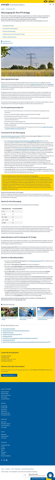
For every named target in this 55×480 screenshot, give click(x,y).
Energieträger (4, 406)
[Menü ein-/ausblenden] (53, 4)
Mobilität (4, 419)
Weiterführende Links (8, 43)
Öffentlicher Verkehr (5, 423)
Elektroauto (3, 422)
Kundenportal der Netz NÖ (36, 84)
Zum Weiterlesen (7, 41)
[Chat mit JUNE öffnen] (50, 475)
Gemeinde (4, 442)
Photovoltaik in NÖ (10, 9)
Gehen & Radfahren (5, 425)
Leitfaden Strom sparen (8, 332)
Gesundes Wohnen (5, 398)
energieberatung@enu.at (6, 360)
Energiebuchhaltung (7, 336)
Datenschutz (18, 469)
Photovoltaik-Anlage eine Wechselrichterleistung (23, 141)
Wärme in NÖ (4, 411)
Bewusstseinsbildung (5, 455)
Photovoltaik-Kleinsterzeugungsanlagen (10, 136)
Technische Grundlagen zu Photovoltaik (26, 318)
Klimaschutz (4, 434)
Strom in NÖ (4, 409)
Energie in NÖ (4, 407)
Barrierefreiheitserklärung (28, 469)
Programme (3, 452)
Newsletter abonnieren (8, 375)
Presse (2, 469)
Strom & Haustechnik (5, 395)
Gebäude (3, 448)
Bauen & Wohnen (6, 389)
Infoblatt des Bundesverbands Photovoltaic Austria (27, 149)
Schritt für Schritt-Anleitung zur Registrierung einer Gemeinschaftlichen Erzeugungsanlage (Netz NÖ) (26, 342)
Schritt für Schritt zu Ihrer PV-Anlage (9, 318)
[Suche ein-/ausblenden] (50, 4)
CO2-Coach (3, 438)
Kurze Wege (4, 427)
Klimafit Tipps (4, 397)
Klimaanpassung (4, 436)
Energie (2, 9)
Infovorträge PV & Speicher (9, 328)
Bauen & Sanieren (5, 391)
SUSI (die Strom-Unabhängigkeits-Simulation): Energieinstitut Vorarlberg (19, 338)
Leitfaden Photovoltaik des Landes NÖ (11, 334)
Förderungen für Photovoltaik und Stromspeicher (45, 318)
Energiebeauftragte (5, 445)
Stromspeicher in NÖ (5, 414)
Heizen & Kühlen (4, 393)
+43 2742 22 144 (5, 357)
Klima (2, 431)
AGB (12, 469)
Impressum (7, 469)
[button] (36, 475)
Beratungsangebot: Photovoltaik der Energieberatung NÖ (16, 330)
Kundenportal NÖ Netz (8, 340)
